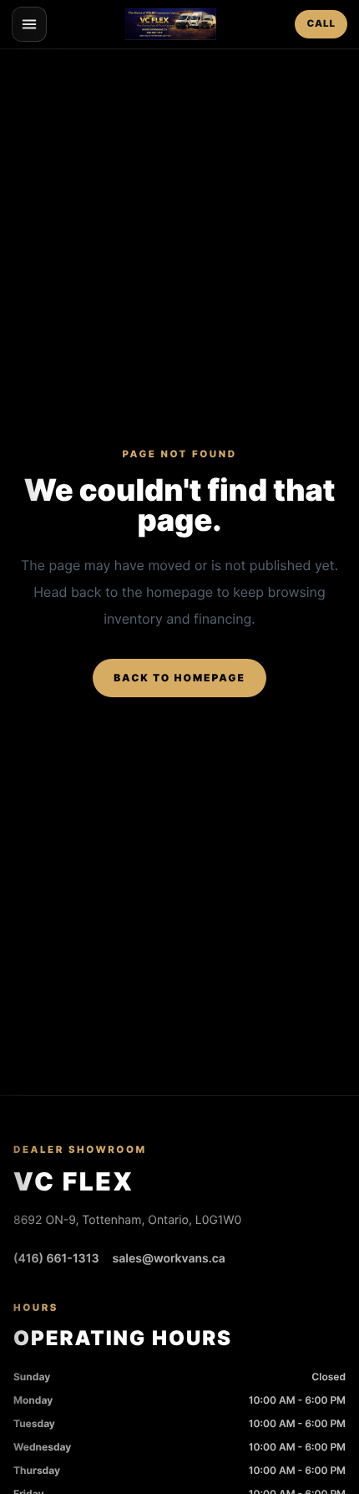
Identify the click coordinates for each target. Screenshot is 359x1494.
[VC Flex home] (171, 24)
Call (321, 23)
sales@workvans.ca (169, 1259)
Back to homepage (179, 677)
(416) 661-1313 (56, 1259)
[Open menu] (29, 24)
